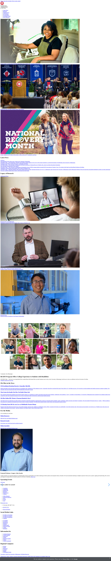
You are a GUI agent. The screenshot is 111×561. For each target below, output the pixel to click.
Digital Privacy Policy (5, 556)
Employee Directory (7, 497)
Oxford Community (7, 540)
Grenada (5, 549)
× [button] (109, 558)
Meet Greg (33, 476)
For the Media (6, 14)
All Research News (4, 176)
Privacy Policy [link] (66, 559)
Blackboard (5, 522)
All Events (3, 482)
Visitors (4, 539)
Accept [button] (75, 559)
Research (5, 11)
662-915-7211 (6, 507)
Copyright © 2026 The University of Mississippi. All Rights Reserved (15, 554)
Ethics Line (47, 556)
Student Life (5, 490)
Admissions (5, 489)
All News (2, 160)
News (4, 498)
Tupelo (4, 547)
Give (4, 500)
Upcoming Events (6, 16)
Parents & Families (7, 538)
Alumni (4, 537)
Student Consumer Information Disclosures (18, 556)
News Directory (6, 17)
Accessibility (42, 556)
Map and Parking (6, 509)
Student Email (6, 525)
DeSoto (4, 546)
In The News (5, 13)
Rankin (4, 551)
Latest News (5, 10)
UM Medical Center (7, 552)
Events (4, 499)
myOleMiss (5, 520)
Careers (4, 527)
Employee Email (6, 526)
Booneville (5, 548)
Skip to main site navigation (6, 1)
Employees (5, 536)
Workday (5, 524)
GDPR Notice (30, 556)
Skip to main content (16, 1)
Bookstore (5, 528)
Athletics (5, 494)
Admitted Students (7, 534)
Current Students (6, 535)
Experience (5, 521)
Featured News (6, 12)
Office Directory (6, 496)
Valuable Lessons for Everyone (7, 380)
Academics (5, 488)
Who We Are (5, 492)
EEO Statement (36, 556)
